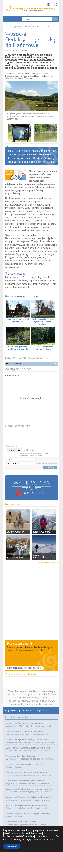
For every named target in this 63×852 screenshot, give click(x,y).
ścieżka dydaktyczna (14, 78)
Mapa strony (11, 710)
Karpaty (18, 76)
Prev (11, 128)
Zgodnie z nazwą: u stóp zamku (32, 740)
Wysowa (28, 78)
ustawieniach (46, 840)
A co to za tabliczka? (27, 822)
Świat (27, 26)
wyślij (50, 467)
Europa (36, 26)
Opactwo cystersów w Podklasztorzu (31, 772)
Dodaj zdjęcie (11, 446)
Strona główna (14, 26)
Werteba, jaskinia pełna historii (36, 748)
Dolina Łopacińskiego (39, 74)
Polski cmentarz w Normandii (29, 731)
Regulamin (41, 710)
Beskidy (25, 74)
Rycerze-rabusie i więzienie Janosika (35, 797)
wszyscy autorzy (49, 562)
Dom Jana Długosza (26, 756)
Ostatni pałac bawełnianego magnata (35, 789)
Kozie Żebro (28, 76)
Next (52, 128)
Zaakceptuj (12, 846)
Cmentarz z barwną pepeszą (31, 723)
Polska (47, 26)
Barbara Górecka (20, 50)
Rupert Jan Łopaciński (43, 76)
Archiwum (26, 710)
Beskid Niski (15, 74)
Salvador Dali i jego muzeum (30, 764)
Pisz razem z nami (19, 643)
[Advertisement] (31, 606)
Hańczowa (9, 76)
